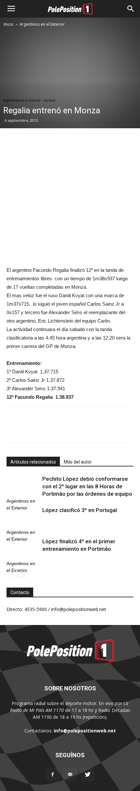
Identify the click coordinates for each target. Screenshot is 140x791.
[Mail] (70, 774)
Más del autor (78, 462)
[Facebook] (52, 774)
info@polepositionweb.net (85, 731)
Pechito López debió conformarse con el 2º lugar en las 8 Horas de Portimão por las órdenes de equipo (87, 486)
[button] (131, 9)
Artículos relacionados (33, 462)
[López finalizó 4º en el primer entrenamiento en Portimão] (23, 549)
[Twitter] (87, 774)
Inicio (8, 24)
